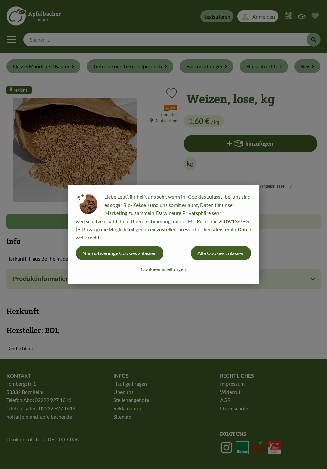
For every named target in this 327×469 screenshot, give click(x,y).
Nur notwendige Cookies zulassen (119, 253)
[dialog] (163, 234)
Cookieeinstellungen (163, 269)
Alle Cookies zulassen (221, 253)
